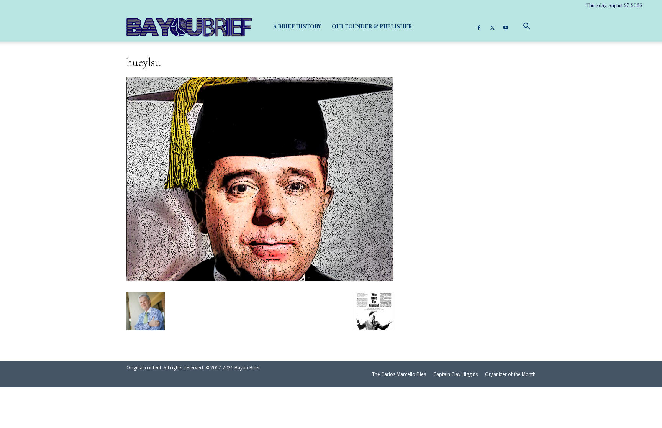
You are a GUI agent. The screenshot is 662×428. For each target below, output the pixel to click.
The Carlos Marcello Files (399, 374)
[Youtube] (505, 26)
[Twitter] (492, 26)
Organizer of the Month (510, 374)
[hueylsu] (259, 277)
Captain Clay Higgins (455, 374)
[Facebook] (479, 26)
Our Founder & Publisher (372, 26)
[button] (526, 26)
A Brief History (297, 26)
